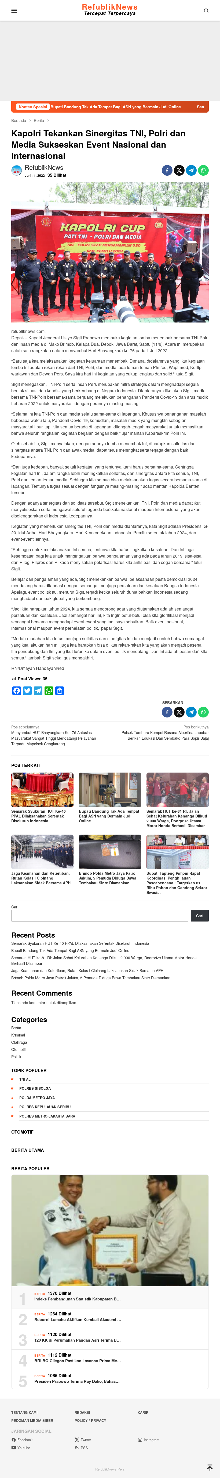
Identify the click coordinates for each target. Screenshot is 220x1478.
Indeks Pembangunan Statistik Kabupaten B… (77, 1298)
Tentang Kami (24, 1412)
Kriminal (18, 1035)
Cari (14, 906)
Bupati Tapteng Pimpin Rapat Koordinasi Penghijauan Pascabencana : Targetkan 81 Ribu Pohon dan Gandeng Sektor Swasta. (176, 882)
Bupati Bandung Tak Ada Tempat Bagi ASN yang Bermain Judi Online (75, 106)
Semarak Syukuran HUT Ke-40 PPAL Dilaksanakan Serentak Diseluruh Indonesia (38, 815)
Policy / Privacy (90, 1420)
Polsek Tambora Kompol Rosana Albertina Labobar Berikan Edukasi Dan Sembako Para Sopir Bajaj (165, 732)
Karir (143, 1412)
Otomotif (18, 1049)
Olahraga (19, 1042)
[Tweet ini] (179, 170)
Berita (16, 1027)
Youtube (23, 1447)
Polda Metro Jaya (37, 1097)
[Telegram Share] (191, 170)
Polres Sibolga (35, 1088)
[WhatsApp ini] (203, 170)
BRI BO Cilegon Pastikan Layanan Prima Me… (77, 1360)
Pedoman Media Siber (32, 1420)
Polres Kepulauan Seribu (45, 1106)
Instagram (151, 1439)
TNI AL (25, 1079)
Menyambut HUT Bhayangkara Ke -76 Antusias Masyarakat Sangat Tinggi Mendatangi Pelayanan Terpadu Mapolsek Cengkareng (53, 735)
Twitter (86, 1439)
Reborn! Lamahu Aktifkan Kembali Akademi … (77, 1319)
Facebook (25, 1439)
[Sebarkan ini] (167, 170)
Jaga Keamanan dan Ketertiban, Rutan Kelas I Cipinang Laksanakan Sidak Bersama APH (41, 877)
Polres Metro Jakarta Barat (48, 1116)
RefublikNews (110, 6)
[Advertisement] (110, 60)
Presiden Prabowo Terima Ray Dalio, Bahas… (77, 1381)
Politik (16, 1056)
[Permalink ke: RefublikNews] (16, 169)
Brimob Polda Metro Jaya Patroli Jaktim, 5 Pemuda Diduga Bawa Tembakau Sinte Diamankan (108, 877)
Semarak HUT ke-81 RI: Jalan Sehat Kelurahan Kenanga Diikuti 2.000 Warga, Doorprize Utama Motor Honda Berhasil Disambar (176, 818)
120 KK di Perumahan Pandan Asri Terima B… (77, 1340)
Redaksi (82, 1412)
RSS (84, 1447)
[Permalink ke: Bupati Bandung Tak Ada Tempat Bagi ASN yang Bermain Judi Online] (110, 790)
